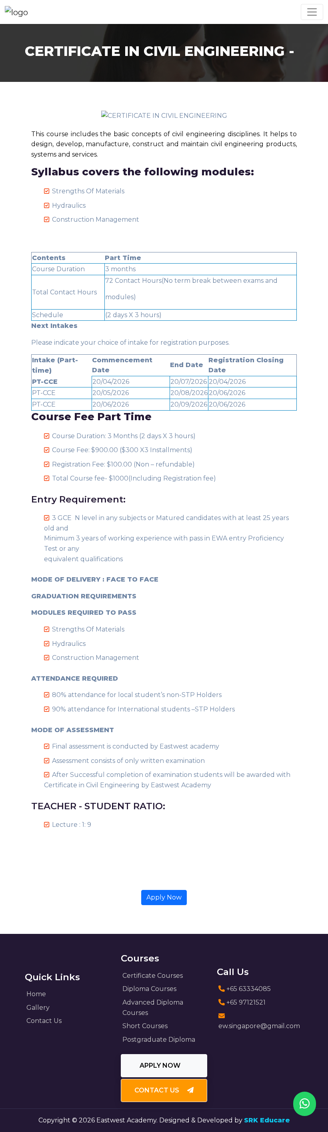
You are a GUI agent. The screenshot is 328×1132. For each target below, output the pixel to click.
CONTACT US (157, 1090)
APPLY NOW (161, 1065)
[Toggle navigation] (312, 12)
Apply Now (164, 897)
